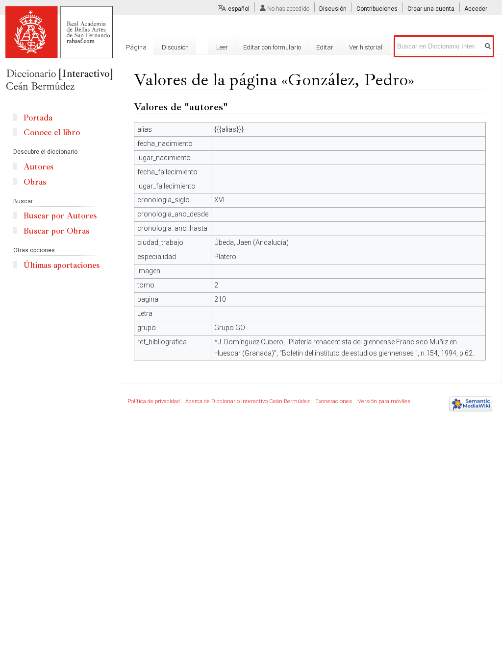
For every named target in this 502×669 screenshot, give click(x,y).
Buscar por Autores (60, 216)
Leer (222, 47)
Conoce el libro (52, 132)
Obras (35, 182)
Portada (38, 118)
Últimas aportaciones (62, 265)
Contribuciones (377, 8)
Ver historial (365, 47)
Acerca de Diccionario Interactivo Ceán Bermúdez (247, 401)
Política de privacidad (153, 401)
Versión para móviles (384, 401)
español (239, 8)
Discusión (333, 8)
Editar (324, 47)
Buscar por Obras (56, 231)
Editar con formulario (272, 47)
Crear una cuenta (430, 8)
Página (136, 47)
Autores (38, 167)
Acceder (475, 8)
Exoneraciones (333, 401)
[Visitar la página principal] (59, 49)
